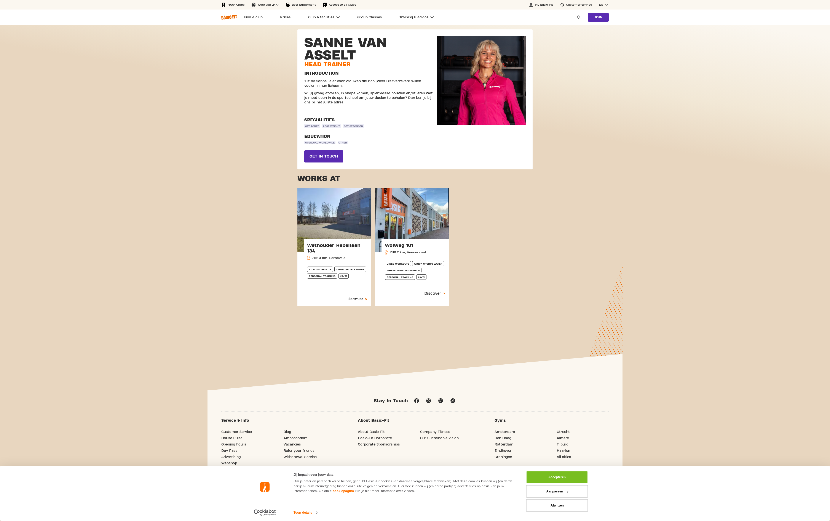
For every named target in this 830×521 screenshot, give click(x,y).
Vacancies (292, 444)
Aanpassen (554, 491)
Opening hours (233, 444)
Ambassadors (296, 438)
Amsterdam (505, 432)
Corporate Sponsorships (379, 444)
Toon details (303, 512)
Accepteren (557, 477)
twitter (428, 400)
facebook (416, 400)
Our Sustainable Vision (439, 438)
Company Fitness (435, 432)
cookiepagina (343, 491)
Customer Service (236, 432)
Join (598, 17)
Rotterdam (504, 444)
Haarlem (564, 450)
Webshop (229, 463)
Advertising (231, 457)
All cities (564, 457)
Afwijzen (557, 505)
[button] (604, 5)
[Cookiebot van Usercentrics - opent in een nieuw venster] (265, 512)
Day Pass (229, 450)
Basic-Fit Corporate (375, 438)
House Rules (232, 438)
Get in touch (324, 156)
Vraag (577, 17)
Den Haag (503, 438)
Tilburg (562, 444)
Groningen (503, 457)
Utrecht (563, 432)
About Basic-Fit (371, 432)
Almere (563, 438)
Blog (287, 432)
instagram (440, 400)
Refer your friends (299, 450)
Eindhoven (503, 450)
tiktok (452, 400)
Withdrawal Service (300, 457)
